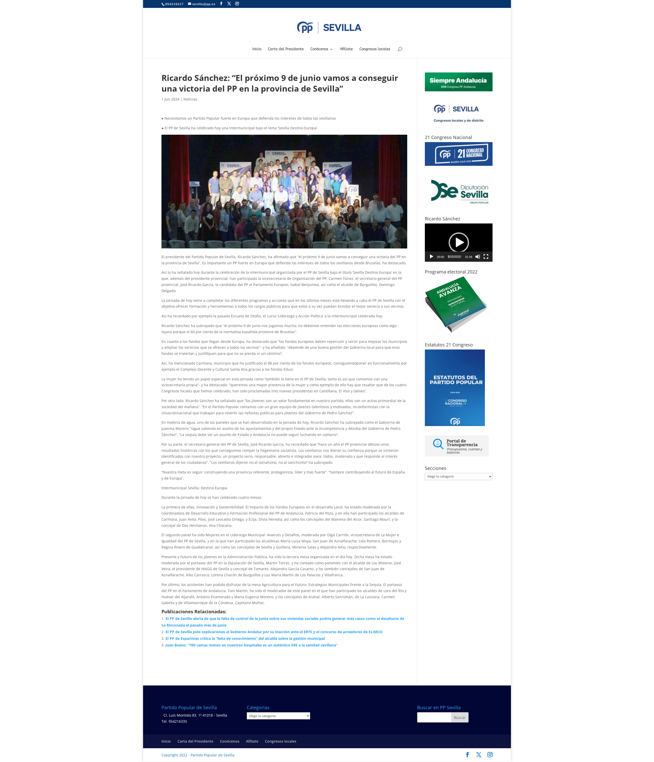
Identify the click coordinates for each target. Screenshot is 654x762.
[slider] (454, 256)
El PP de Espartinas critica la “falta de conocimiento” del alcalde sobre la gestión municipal (245, 638)
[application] (459, 242)
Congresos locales (374, 49)
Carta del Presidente (286, 49)
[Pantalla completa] (485, 256)
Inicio (256, 49)
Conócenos (319, 49)
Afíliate (346, 49)
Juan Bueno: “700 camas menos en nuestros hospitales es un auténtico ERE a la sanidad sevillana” (251, 645)
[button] (459, 242)
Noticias (190, 99)
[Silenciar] (477, 256)
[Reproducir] (431, 256)
